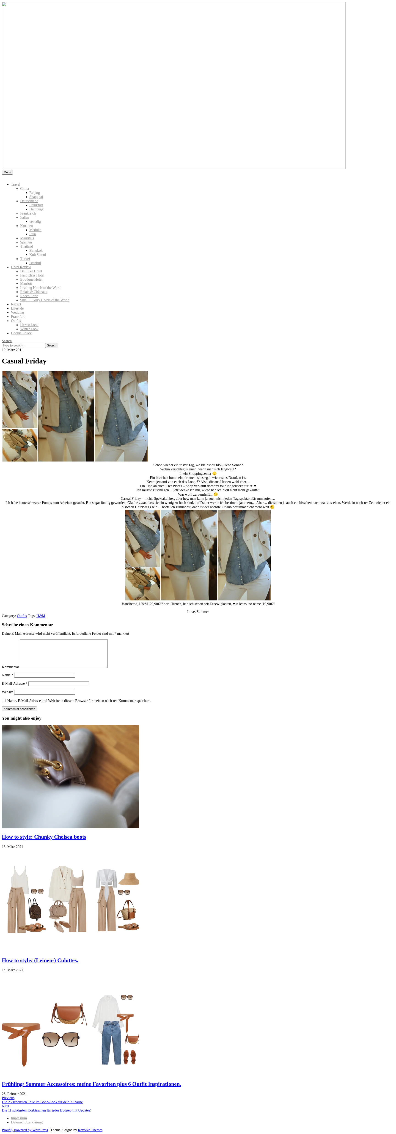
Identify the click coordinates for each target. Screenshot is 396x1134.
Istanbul (35, 263)
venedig (35, 221)
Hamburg (36, 209)
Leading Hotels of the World (40, 288)
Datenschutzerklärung (27, 1122)
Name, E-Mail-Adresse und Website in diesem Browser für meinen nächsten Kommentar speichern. (79, 701)
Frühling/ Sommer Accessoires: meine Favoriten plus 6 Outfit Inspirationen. (91, 1084)
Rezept (16, 304)
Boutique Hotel (31, 279)
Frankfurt (36, 205)
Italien (24, 217)
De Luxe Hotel (31, 271)
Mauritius (27, 238)
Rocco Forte (29, 296)
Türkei (25, 259)
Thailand (26, 246)
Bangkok (36, 250)
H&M (40, 616)
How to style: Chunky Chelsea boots (44, 837)
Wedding (17, 312)
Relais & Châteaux (33, 292)
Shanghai (36, 197)
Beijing (34, 193)
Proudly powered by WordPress (25, 1130)
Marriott (26, 283)
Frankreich (28, 213)
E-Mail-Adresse (15, 683)
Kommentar (10, 667)
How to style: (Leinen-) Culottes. (40, 960)
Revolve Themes (90, 1130)
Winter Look (29, 329)
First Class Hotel (32, 275)
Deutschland (29, 201)
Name (7, 675)
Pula (32, 234)
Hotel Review (21, 267)
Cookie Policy (21, 333)
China (24, 188)
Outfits (16, 321)
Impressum (19, 1118)
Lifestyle (17, 308)
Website (7, 692)
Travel (15, 184)
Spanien (26, 242)
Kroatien (26, 226)
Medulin (35, 230)
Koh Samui (37, 255)
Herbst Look (29, 325)
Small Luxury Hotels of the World (44, 300)
